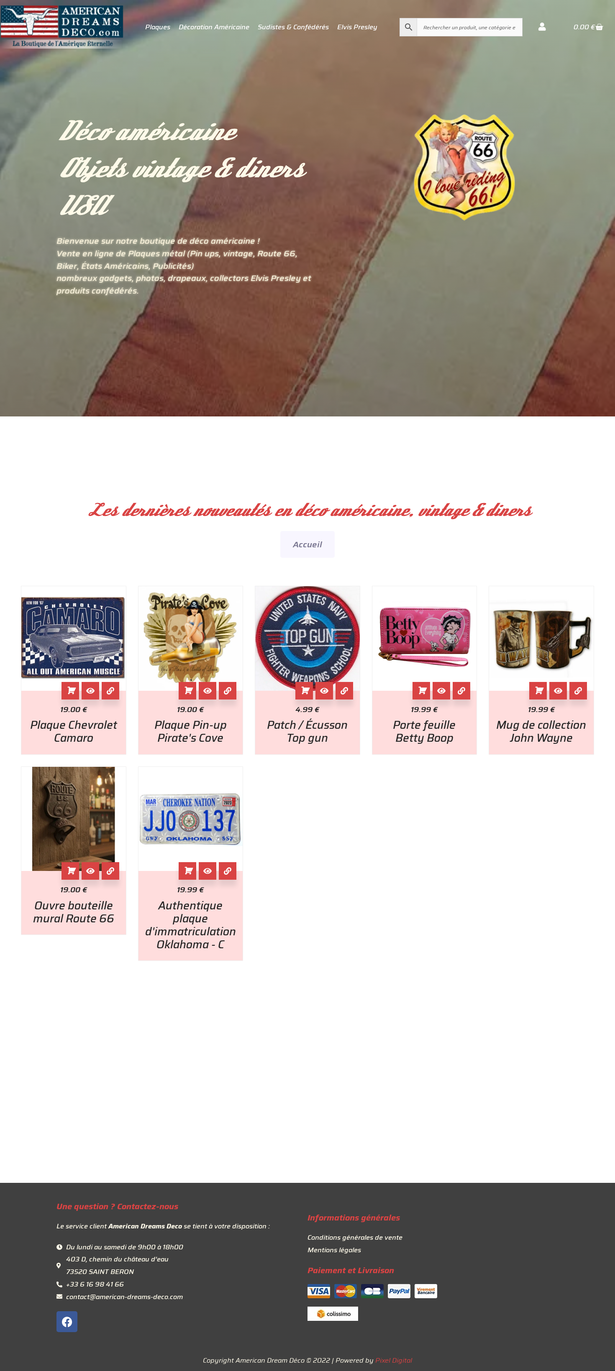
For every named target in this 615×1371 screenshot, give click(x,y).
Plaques (157, 27)
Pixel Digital (393, 1360)
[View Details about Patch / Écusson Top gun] (344, 691)
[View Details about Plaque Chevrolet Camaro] (110, 691)
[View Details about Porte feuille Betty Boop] (461, 691)
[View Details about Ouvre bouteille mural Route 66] (110, 871)
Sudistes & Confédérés (293, 27)
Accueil (307, 544)
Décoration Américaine (214, 27)
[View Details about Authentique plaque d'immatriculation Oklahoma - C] (227, 871)
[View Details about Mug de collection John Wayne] (578, 691)
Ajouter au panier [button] (70, 691)
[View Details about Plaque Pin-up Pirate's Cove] (227, 691)
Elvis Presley (357, 27)
